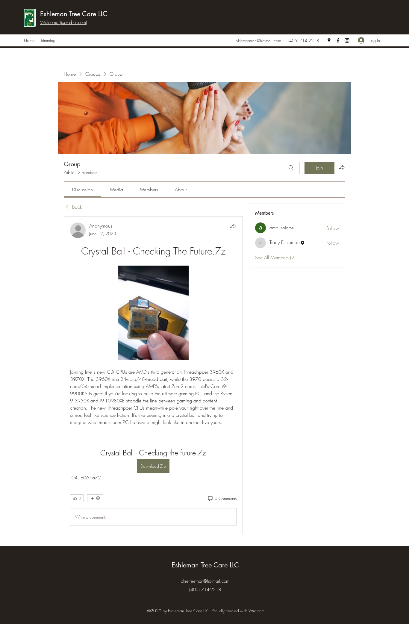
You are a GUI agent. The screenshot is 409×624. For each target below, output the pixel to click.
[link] (82, 189)
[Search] (291, 168)
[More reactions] (95, 498)
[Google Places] (329, 40)
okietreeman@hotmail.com (258, 40)
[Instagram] (347, 40)
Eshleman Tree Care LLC (73, 14)
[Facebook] (338, 40)
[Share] (233, 226)
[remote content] (153, 313)
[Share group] (341, 167)
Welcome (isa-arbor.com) (63, 22)
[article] (153, 375)
